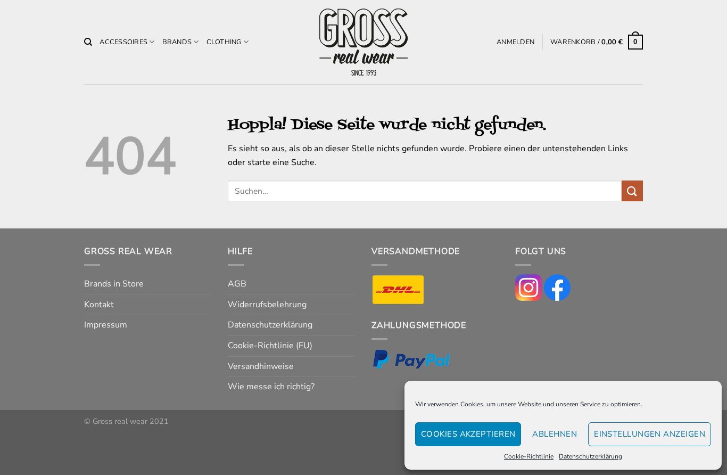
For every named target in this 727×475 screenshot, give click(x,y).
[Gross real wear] (363, 42)
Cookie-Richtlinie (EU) (270, 345)
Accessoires (123, 42)
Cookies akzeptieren (468, 434)
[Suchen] (88, 42)
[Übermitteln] (632, 191)
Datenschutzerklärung (590, 456)
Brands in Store (114, 284)
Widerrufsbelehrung (267, 304)
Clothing (224, 42)
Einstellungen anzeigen (649, 434)
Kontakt (99, 304)
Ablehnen (554, 434)
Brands (177, 42)
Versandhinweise (261, 366)
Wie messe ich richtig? (271, 386)
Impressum (105, 325)
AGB (237, 284)
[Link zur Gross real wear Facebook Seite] (557, 287)
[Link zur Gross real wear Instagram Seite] (528, 287)
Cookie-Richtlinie (528, 456)
